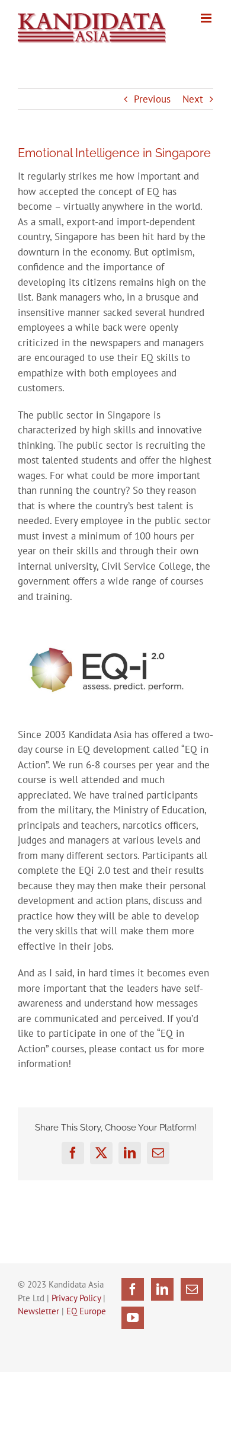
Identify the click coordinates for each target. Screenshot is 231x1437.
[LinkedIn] (162, 1289)
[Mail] (192, 1289)
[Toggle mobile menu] (207, 18)
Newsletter (38, 1311)
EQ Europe (86, 1311)
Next (192, 99)
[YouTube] (132, 1318)
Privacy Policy (76, 1298)
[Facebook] (132, 1289)
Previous (152, 99)
